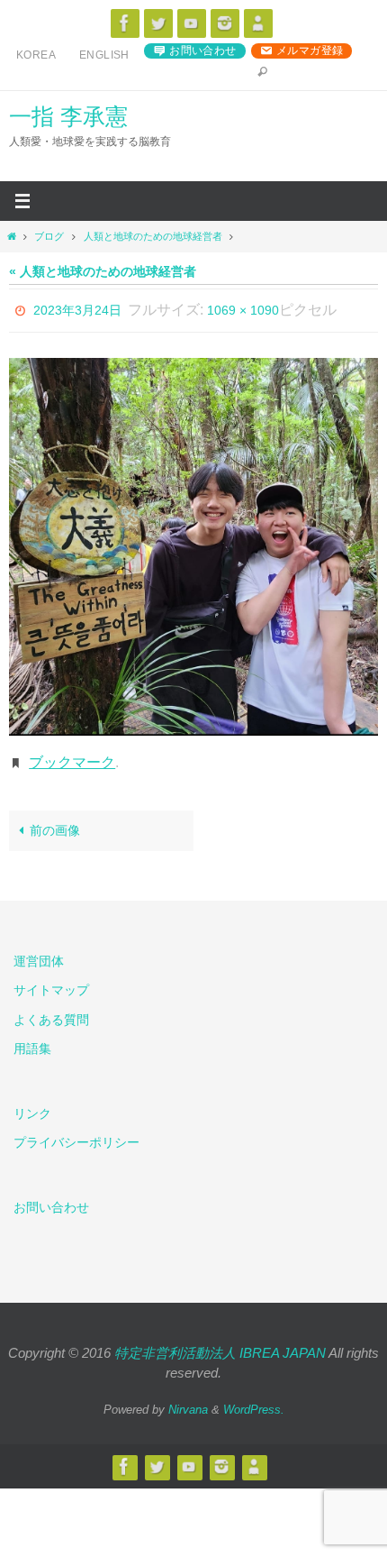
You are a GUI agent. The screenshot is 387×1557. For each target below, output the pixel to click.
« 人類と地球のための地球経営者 (102, 272)
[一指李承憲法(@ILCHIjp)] (158, 23)
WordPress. (253, 1399)
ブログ (49, 236)
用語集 (32, 1038)
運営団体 (39, 952)
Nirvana (188, 1399)
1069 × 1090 (243, 308)
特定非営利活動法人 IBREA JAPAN (220, 1343)
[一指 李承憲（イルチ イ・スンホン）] (125, 23)
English (104, 55)
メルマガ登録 (309, 50)
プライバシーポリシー (77, 1133)
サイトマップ (51, 981)
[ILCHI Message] (191, 23)
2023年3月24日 (77, 308)
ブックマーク (72, 755)
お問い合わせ (202, 50)
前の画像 (55, 821)
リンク (32, 1104)
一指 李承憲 (68, 116)
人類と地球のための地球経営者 (153, 236)
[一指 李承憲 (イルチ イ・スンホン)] (225, 23)
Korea (36, 55)
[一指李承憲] (258, 23)
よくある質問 (51, 1010)
